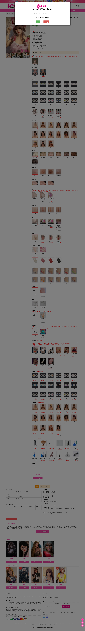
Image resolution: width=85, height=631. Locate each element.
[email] (82, 622)
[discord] (82, 625)
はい (38, 22)
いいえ (46, 22)
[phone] (82, 619)
